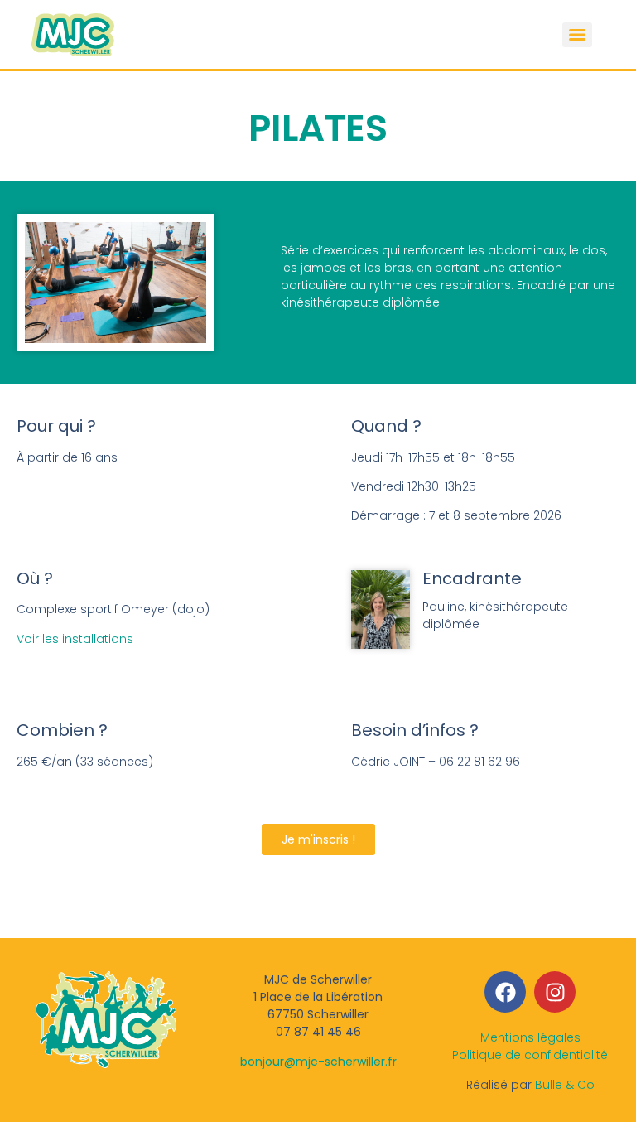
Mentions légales (530, 1037)
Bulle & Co (565, 1084)
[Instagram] (555, 992)
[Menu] (577, 34)
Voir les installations (75, 639)
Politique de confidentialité (530, 1055)
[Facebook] (505, 992)
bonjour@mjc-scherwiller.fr (318, 1061)
